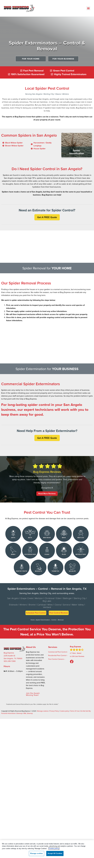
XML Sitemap (28, 713)
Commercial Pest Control (57, 652)
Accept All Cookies (55, 853)
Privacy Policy (54, 711)
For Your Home (30, 58)
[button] (88, 8)
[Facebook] (71, 661)
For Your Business (63, 58)
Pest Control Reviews (58, 612)
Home (33, 620)
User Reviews (78, 656)
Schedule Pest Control (36, 612)
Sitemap (19, 713)
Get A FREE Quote (47, 217)
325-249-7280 (10, 661)
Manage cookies (42, 711)
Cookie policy (64, 711)
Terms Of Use (74, 711)
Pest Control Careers (56, 659)
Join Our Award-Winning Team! (33, 694)
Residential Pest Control (57, 655)
